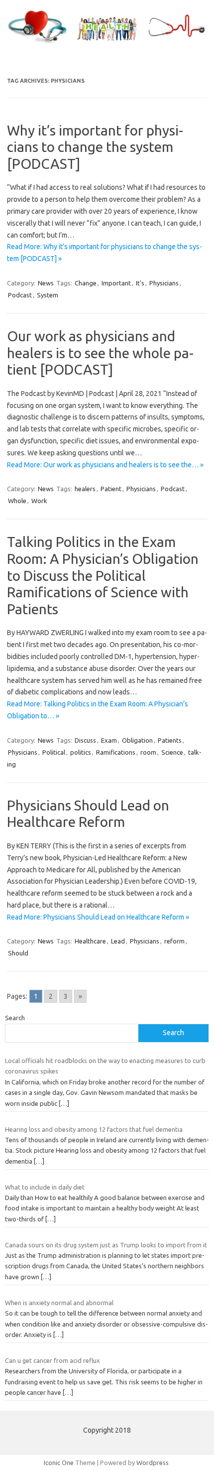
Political (53, 752)
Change (86, 282)
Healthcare (90, 940)
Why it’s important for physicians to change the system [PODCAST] (95, 147)
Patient (111, 488)
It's (140, 282)
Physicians (164, 282)
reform (174, 940)
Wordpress (152, 1462)
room (148, 752)
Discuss (85, 740)
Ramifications (115, 752)
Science (172, 752)
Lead (118, 940)
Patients (170, 740)
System (47, 294)
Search (15, 1017)
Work (39, 500)
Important (116, 282)
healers (85, 488)
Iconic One (59, 1462)
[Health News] (107, 44)
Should (18, 952)
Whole (17, 500)
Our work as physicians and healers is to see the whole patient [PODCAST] (100, 352)
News (46, 282)
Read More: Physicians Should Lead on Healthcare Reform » (98, 917)
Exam (109, 740)
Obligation (137, 740)
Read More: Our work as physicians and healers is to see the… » (105, 465)
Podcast (20, 294)
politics (80, 752)
